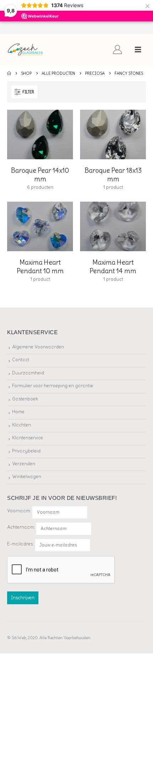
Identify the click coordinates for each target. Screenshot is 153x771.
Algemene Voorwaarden (38, 347)
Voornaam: (19, 511)
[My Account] (117, 49)
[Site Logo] (25, 50)
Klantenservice (27, 438)
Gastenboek (25, 399)
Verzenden (23, 464)
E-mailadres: (21, 543)
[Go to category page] (40, 134)
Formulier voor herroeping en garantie (52, 386)
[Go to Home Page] (9, 73)
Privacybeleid (26, 451)
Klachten (21, 425)
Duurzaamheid (28, 373)
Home (18, 412)
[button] (138, 49)
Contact (20, 360)
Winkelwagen (26, 477)
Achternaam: (21, 527)
